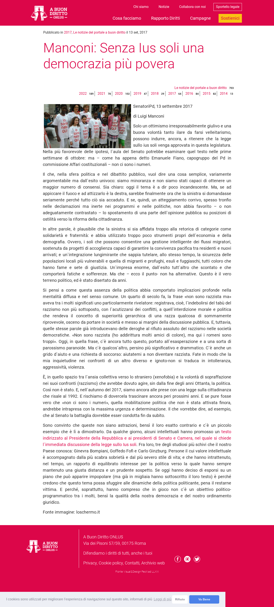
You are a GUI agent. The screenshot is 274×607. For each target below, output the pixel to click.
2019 (137, 94)
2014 (224, 94)
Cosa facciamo (127, 18)
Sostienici (230, 18)
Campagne (200, 18)
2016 (189, 94)
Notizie (164, 7)
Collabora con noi (192, 7)
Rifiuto (180, 599)
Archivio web (153, 563)
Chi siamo (141, 7)
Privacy (90, 563)
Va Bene (204, 599)
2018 (155, 94)
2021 (101, 94)
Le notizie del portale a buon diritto (99, 32)
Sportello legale (227, 7)
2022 (83, 94)
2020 (119, 94)
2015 (206, 94)
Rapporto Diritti (165, 18)
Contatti (132, 563)
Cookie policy (111, 563)
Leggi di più (162, 599)
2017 (68, 32)
